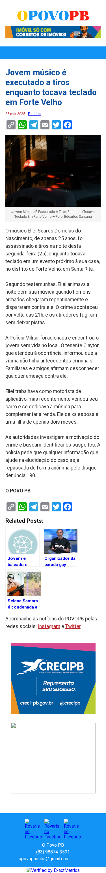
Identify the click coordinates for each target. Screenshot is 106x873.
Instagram (49, 626)
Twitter (73, 626)
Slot (75, 858)
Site (84, 858)
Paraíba (34, 114)
